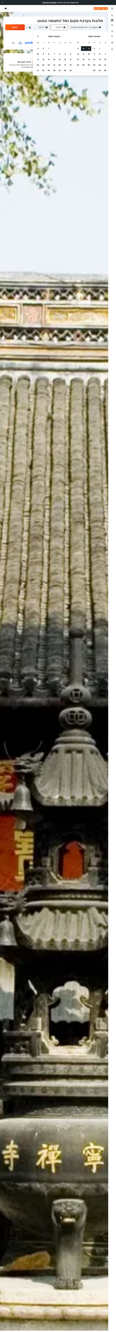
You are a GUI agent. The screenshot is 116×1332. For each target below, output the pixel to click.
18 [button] (83, 59)
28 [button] (105, 70)
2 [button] (94, 48)
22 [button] (100, 65)
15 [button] (100, 59)
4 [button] (83, 48)
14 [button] (105, 59)
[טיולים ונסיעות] (112, 42)
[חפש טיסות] (112, 15)
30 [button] (94, 70)
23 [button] (94, 65)
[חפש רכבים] (112, 25)
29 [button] (100, 70)
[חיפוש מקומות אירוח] (112, 20)
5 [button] (78, 48)
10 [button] (89, 54)
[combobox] (83, 27)
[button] (2, 2)
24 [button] (89, 65)
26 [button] (78, 65)
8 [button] (99, 54)
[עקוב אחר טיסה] (112, 36)
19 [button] (78, 59)
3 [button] (88, 48)
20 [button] (59, 65)
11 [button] (83, 54)
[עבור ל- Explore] (112, 31)
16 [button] (94, 59)
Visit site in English (49, 2)
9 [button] (94, 54)
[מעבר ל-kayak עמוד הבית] (101, 8)
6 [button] (59, 54)
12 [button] (78, 54)
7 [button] (105, 54)
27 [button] (60, 70)
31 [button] (38, 70)
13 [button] (59, 59)
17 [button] (89, 59)
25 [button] (83, 65)
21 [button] (105, 65)
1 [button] (99, 48)
